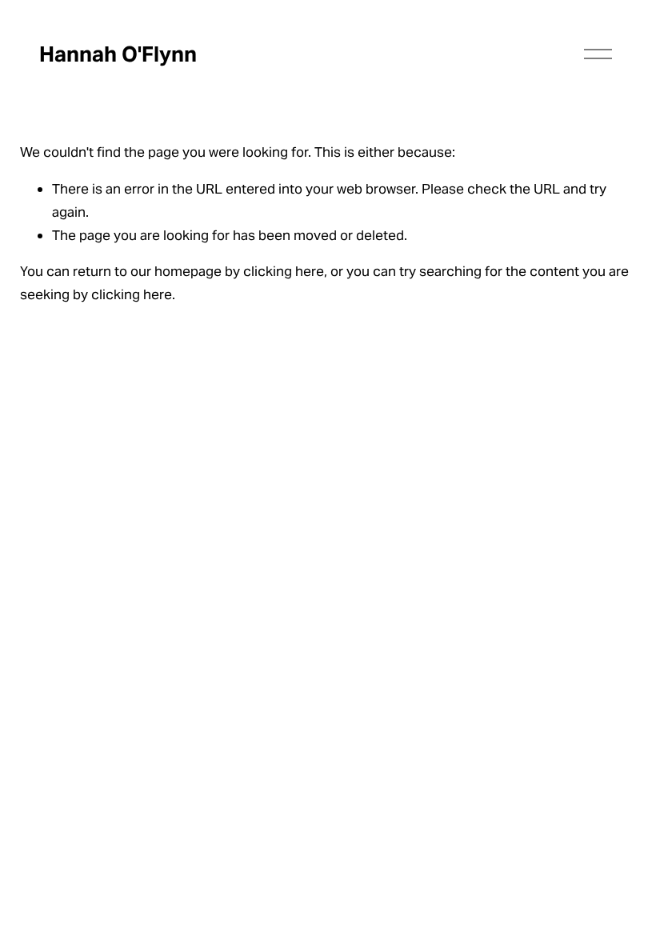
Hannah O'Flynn (118, 54)
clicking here (283, 271)
